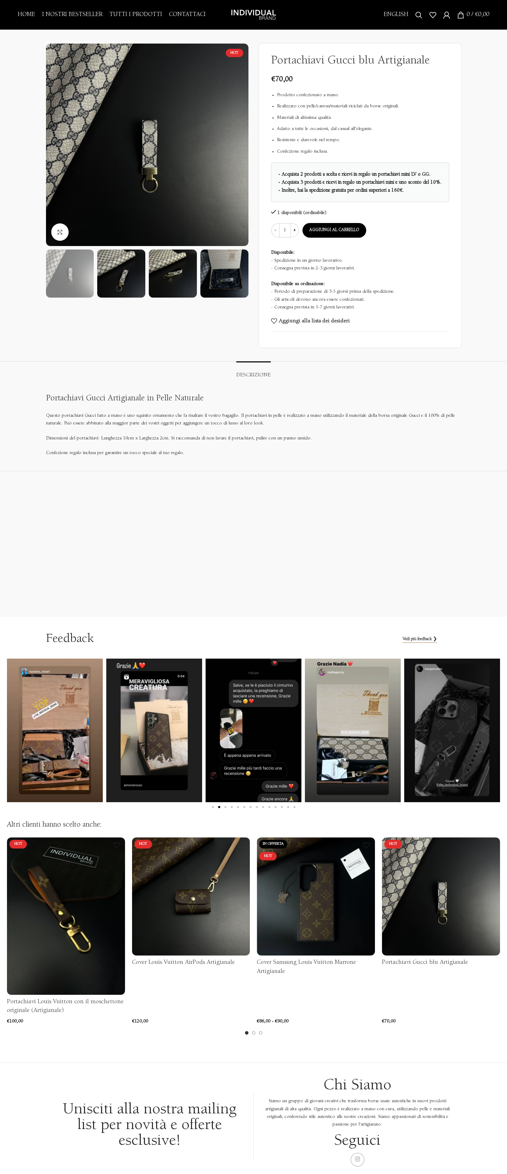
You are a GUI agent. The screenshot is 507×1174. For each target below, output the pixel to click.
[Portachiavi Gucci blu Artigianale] (441, 896)
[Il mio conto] (447, 15)
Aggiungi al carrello (334, 230)
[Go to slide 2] (253, 1033)
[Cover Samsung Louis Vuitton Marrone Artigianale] (316, 896)
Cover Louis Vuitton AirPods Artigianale (183, 962)
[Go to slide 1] (246, 1033)
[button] (213, 807)
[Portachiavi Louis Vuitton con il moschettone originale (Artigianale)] (66, 916)
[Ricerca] (419, 15)
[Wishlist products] (433, 15)
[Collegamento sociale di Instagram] (357, 1160)
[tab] (253, 372)
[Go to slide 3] (260, 1033)
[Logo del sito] (254, 14)
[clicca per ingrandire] (60, 232)
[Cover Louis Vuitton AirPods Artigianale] (191, 896)
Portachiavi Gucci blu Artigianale (425, 962)
